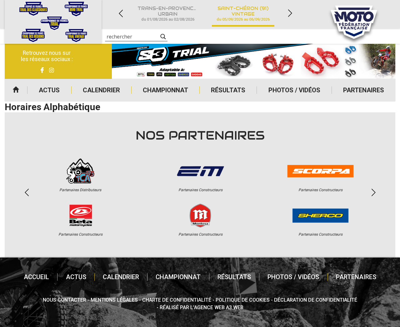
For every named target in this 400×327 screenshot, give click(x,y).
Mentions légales (114, 300)
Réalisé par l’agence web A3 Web (201, 307)
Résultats (228, 90)
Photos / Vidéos (294, 90)
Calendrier (101, 90)
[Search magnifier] (163, 36)
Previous (120, 13)
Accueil (16, 90)
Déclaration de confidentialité (315, 300)
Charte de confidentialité (176, 300)
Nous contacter (64, 300)
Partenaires (363, 90)
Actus (49, 90)
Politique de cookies (243, 300)
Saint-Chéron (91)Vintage (243, 14)
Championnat (165, 90)
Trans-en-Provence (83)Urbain (171, 14)
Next (290, 13)
